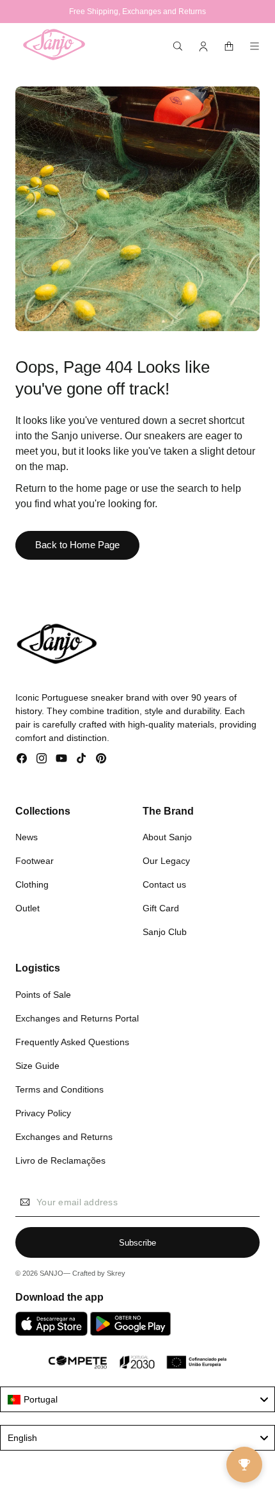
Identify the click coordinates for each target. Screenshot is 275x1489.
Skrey (116, 1273)
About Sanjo (167, 837)
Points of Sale (43, 994)
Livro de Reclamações (60, 1160)
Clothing (32, 884)
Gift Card (161, 908)
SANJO (51, 1273)
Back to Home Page (77, 544)
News (26, 837)
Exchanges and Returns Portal (77, 1018)
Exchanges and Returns (64, 1137)
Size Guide (37, 1066)
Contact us (164, 884)
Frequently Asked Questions (72, 1042)
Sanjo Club (165, 932)
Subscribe (137, 1243)
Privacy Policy (43, 1113)
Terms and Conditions (59, 1089)
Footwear (34, 861)
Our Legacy (166, 861)
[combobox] (137, 1399)
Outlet (27, 908)
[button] (178, 46)
